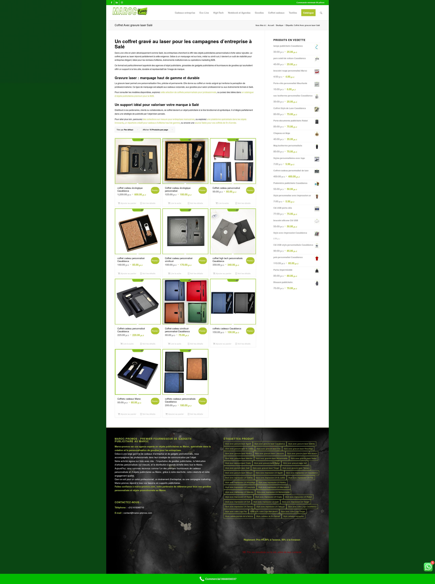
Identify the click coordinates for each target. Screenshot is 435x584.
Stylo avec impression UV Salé (266, 501)
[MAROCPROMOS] (129, 12)
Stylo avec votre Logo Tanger (293, 511)
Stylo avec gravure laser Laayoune (269, 453)
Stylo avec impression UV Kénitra (272, 482)
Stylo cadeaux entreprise (293, 516)
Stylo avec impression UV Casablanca (302, 472)
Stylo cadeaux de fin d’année (268, 516)
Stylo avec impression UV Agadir (269, 472)
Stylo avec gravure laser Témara (295, 468)
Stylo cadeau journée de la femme (239, 516)
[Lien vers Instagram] (121, 2)
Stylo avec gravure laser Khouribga (298, 448)
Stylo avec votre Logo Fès (236, 511)
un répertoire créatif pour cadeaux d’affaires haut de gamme (152, 122)
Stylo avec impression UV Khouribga (240, 482)
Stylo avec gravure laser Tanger (266, 468)
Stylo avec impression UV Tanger (295, 501)
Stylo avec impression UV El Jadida (270, 477)
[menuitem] (185, 12)
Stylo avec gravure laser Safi (295, 463)
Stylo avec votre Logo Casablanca (302, 506)
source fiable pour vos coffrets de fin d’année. (216, 122)
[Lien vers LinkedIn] (116, 2)
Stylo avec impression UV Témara (239, 506)
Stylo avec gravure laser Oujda (238, 463)
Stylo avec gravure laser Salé (237, 468)
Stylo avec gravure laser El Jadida (239, 448)
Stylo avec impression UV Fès (300, 477)
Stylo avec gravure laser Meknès (239, 458)
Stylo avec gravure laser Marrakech (302, 453)
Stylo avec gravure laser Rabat (267, 463)
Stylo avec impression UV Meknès (239, 492)
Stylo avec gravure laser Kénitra (238, 453)
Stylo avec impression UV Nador (238, 496)
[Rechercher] (321, 12)
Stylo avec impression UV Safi (237, 501)
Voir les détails (148, 203)
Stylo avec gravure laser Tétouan (239, 472)
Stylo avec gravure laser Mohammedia (272, 458)
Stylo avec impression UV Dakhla (239, 477)
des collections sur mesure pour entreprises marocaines (169, 119)
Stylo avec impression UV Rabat (298, 496)
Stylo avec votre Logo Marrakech (264, 511)
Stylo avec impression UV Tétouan (270, 506)
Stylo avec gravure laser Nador (304, 458)
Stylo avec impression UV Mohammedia (273, 492)
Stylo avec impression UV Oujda (268, 496)
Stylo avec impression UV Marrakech (273, 487)
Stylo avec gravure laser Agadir (238, 443)
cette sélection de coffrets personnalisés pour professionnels (188, 92)
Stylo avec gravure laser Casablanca (269, 443)
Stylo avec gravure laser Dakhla (301, 443)
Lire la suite (175, 203)
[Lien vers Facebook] (111, 2)
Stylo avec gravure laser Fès (269, 448)
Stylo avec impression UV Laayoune (240, 487)
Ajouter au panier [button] (128, 203)
